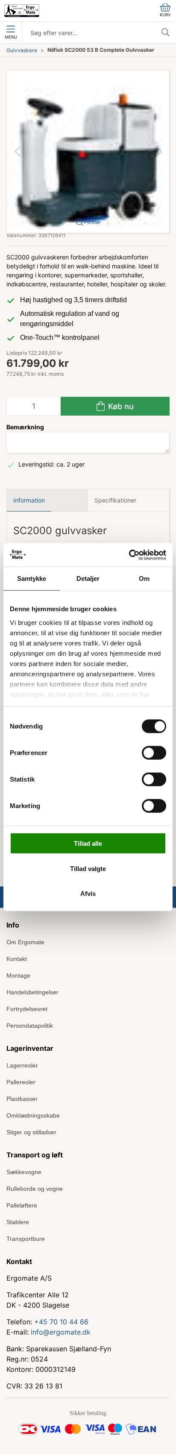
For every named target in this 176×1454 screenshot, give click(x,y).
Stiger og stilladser (31, 1132)
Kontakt (16, 958)
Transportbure (25, 1238)
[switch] (154, 753)
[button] (88, 151)
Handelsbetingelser (32, 992)
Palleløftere (21, 1205)
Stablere (17, 1222)
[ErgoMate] (22, 10)
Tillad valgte (88, 868)
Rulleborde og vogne (34, 1188)
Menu (11, 37)
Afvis (88, 893)
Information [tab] (29, 500)
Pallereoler (20, 1082)
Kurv (165, 14)
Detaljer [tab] (88, 578)
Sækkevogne (23, 1172)
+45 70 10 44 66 (61, 1321)
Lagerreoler (22, 1065)
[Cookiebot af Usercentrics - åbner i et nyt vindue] (128, 554)
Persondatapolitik (29, 1025)
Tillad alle (88, 843)
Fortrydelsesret (26, 1008)
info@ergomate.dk (61, 1332)
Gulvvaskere (21, 50)
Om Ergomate (25, 942)
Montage (18, 975)
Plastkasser (22, 1098)
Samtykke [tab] (32, 578)
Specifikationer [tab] (115, 500)
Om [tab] (144, 578)
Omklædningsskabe (33, 1115)
